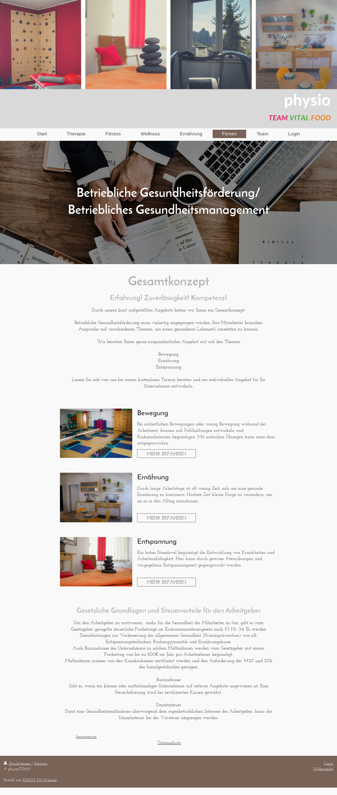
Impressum (86, 736)
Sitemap (41, 763)
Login (328, 763)
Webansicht (323, 768)
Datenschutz (169, 742)
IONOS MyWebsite (40, 779)
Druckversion (20, 763)
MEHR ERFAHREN (166, 453)
